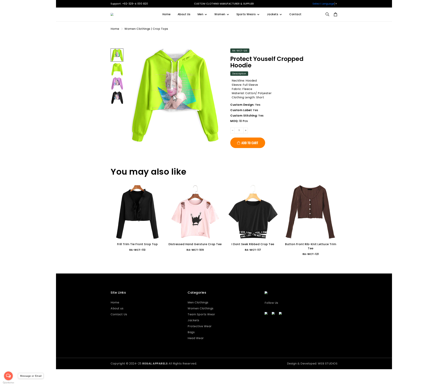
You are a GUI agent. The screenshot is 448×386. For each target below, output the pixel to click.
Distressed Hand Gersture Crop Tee (195, 244)
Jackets (272, 14)
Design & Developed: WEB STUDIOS (312, 364)
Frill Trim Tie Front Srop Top (137, 244)
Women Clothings (201, 308)
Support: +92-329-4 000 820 (129, 3)
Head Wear (196, 338)
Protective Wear (200, 326)
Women (219, 14)
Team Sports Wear (201, 314)
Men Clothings (198, 302)
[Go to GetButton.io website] (8, 382)
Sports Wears (246, 14)
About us (117, 308)
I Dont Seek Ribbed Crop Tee (253, 244)
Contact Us (119, 314)
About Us (184, 14)
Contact (295, 14)
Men (201, 14)
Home (166, 14)
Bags (191, 332)
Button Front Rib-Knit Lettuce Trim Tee (310, 246)
